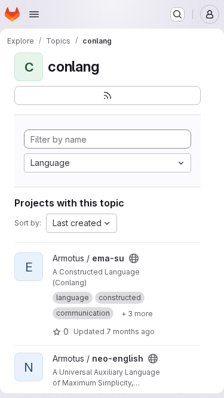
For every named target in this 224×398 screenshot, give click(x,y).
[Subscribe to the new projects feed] (107, 95)
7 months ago (130, 331)
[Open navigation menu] (34, 14)
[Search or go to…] (177, 14)
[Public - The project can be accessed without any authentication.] (134, 258)
